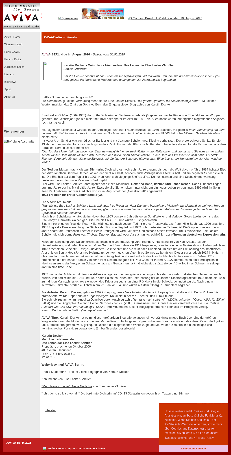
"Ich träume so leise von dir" (61, 393)
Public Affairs (12, 52)
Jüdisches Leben (14, 66)
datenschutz (89, 448)
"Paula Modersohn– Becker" (60, 372)
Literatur (9, 74)
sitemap (61, 448)
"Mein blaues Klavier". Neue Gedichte (67, 386)
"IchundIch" (49, 379)
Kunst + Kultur (12, 59)
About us (9, 96)
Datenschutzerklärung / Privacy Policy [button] (189, 437)
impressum (74, 448)
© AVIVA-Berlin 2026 (18, 442)
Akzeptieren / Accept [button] (193, 448)
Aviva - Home (12, 37)
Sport (7, 89)
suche (51, 448)
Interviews (10, 81)
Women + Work (13, 44)
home (101, 448)
